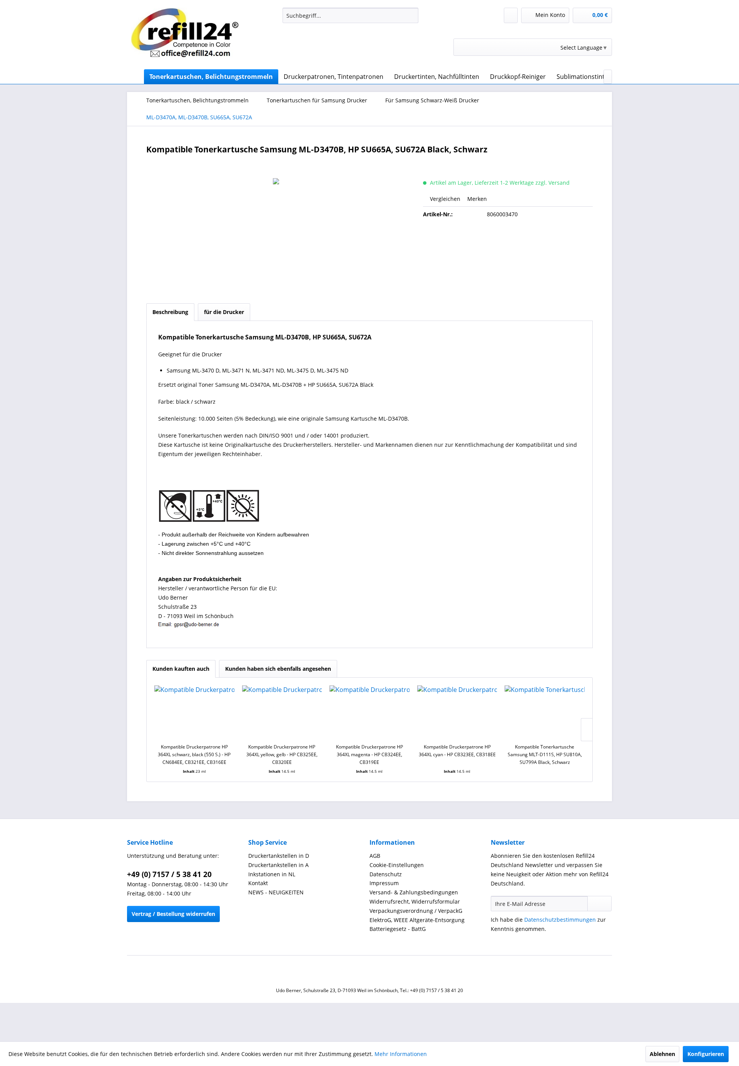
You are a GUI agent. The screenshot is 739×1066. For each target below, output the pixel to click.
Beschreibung (170, 312)
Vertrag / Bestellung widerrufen (173, 913)
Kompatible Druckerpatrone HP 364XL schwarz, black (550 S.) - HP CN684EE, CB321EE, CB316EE (194, 754)
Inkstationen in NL (271, 874)
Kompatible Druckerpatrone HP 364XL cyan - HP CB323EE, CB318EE (457, 751)
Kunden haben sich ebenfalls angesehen (278, 668)
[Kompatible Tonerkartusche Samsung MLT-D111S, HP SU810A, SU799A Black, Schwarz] (545, 712)
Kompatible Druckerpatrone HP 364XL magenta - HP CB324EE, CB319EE (369, 754)
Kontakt (258, 883)
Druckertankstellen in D (278, 855)
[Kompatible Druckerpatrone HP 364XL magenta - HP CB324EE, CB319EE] (369, 712)
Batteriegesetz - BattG (398, 928)
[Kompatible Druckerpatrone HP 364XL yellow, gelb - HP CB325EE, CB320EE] (282, 712)
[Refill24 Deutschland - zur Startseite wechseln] (189, 36)
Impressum (384, 883)
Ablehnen (662, 1054)
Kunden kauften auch (180, 668)
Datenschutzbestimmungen (560, 919)
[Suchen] (411, 15)
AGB (375, 855)
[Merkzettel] (511, 15)
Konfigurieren (705, 1054)
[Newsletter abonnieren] (599, 903)
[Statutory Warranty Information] (508, 241)
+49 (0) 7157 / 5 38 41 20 (169, 874)
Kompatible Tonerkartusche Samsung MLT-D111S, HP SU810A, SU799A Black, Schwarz (545, 754)
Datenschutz (386, 874)
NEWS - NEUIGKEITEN (276, 892)
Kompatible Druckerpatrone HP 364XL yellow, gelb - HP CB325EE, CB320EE (282, 754)
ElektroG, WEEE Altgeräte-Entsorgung (417, 920)
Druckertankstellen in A (278, 865)
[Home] (134, 76)
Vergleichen (444, 198)
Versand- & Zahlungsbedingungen (414, 892)
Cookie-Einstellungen (397, 865)
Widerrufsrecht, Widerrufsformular (415, 901)
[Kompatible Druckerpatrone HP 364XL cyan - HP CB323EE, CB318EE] (457, 712)
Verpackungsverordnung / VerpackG (416, 910)
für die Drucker (224, 312)
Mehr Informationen (401, 1054)
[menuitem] (350, 15)
